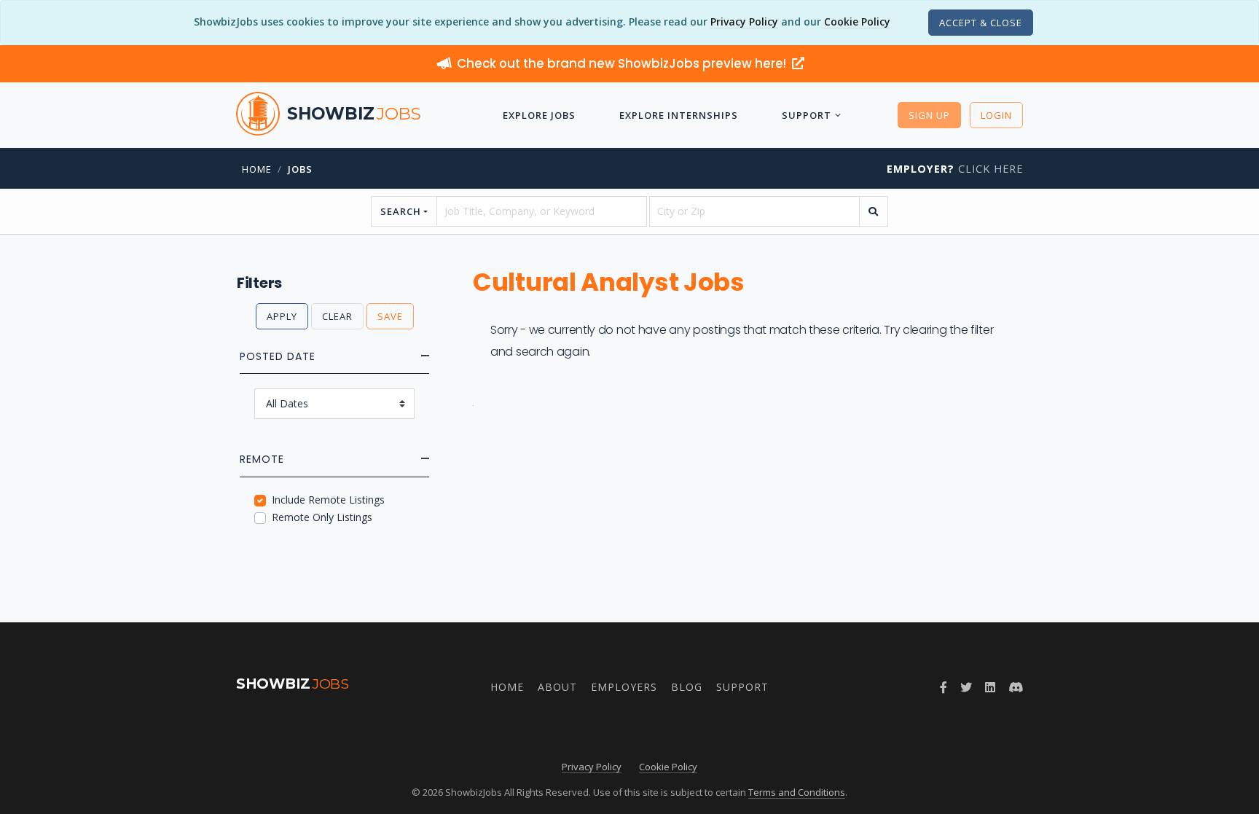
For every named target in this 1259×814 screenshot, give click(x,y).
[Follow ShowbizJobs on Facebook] (943, 687)
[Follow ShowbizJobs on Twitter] (966, 687)
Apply (282, 316)
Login (996, 115)
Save (390, 316)
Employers (624, 687)
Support (806, 115)
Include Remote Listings (328, 499)
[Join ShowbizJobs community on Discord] (1015, 687)
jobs (300, 169)
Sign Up (929, 115)
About (557, 687)
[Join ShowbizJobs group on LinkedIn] (990, 687)
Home (257, 169)
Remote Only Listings (322, 517)
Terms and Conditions (796, 792)
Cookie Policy (857, 21)
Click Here (955, 169)
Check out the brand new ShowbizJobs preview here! (623, 63)
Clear (337, 316)
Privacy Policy (744, 21)
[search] (873, 211)
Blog (686, 687)
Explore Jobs (539, 115)
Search (400, 211)
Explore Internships (678, 115)
